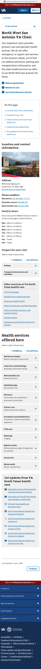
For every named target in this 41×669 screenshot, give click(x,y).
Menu (34, 10)
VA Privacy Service (8, 653)
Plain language (6, 647)
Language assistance (8, 618)
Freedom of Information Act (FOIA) (14, 640)
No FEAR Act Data (24, 653)
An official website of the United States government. (21, 1)
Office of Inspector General (23, 643)
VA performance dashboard (20, 656)
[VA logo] (3, 10)
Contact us (5, 588)
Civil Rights (17, 637)
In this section (11, 26)
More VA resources (7, 603)
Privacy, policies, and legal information (16, 650)
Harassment (5, 643)
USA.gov (4, 656)
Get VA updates (6, 611)
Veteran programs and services (12, 596)
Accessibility (6, 637)
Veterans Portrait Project (11, 660)
